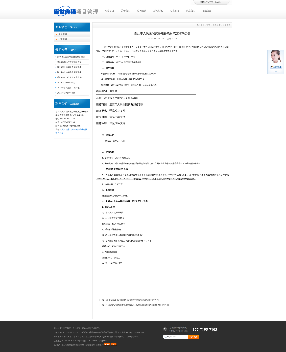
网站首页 (109, 10)
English (217, 2)
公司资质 (141, 10)
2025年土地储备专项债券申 (69, 67)
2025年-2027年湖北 (66, 82)
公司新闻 (63, 34)
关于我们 (125, 10)
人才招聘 (174, 10)
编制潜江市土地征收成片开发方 (71, 57)
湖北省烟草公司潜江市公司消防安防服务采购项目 (128, 300)
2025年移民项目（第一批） (69, 88)
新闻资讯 (158, 10)
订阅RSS (95, 328)
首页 (208, 25)
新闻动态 (216, 25)
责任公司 (91, 345)
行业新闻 (63, 39)
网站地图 (86, 328)
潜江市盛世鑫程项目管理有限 (74, 345)
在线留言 (206, 10)
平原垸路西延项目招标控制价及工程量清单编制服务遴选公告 (133, 305)
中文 (211, 2)
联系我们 (190, 10)
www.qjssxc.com (75, 332)
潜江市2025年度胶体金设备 (69, 62)
